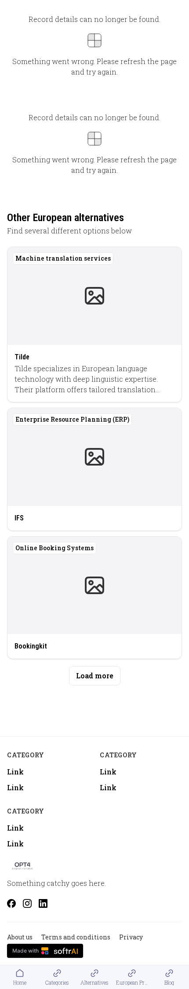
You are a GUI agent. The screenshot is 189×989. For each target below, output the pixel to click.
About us (20, 937)
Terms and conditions (75, 937)
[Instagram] (27, 903)
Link (15, 771)
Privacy (131, 937)
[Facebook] (11, 903)
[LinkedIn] (43, 903)
